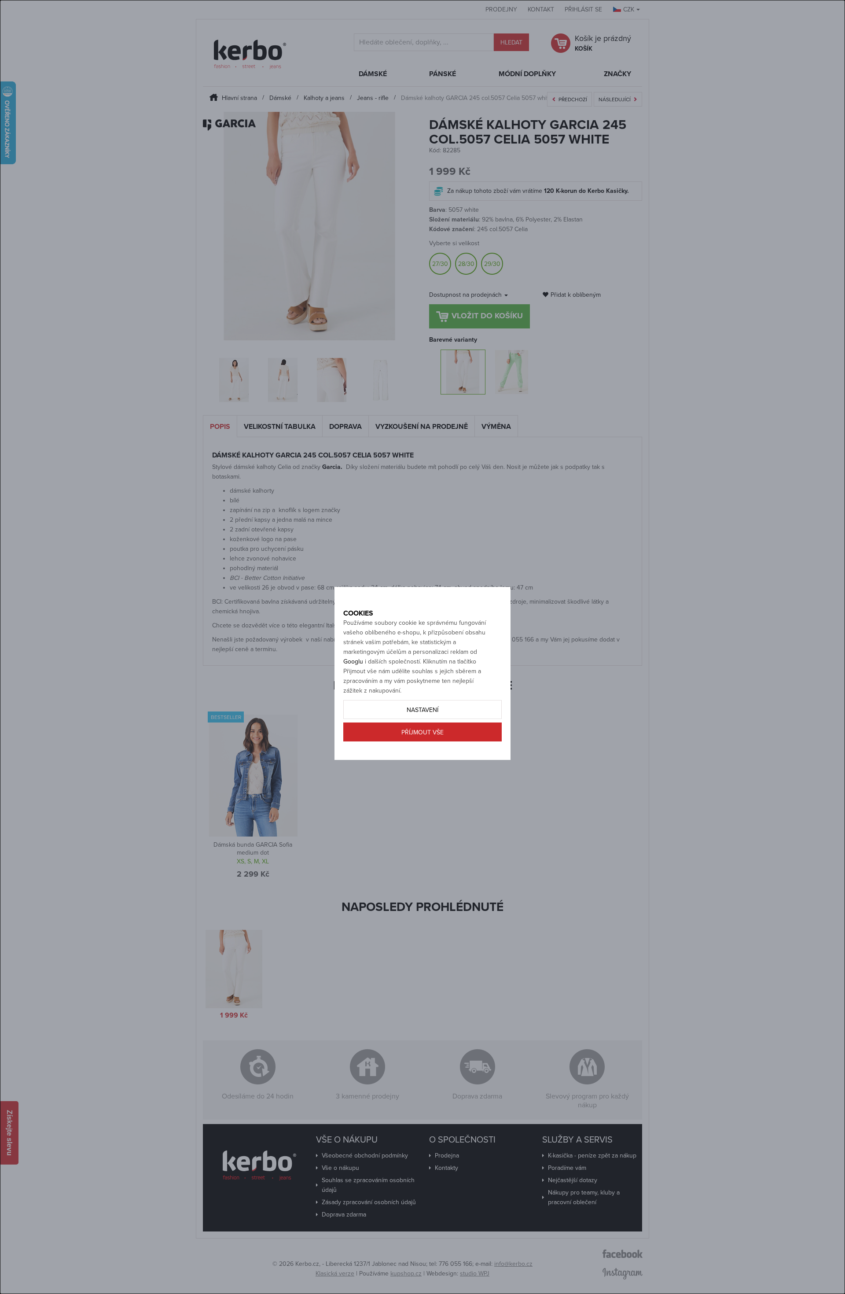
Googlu (353, 661)
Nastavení (422, 710)
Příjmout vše (422, 732)
